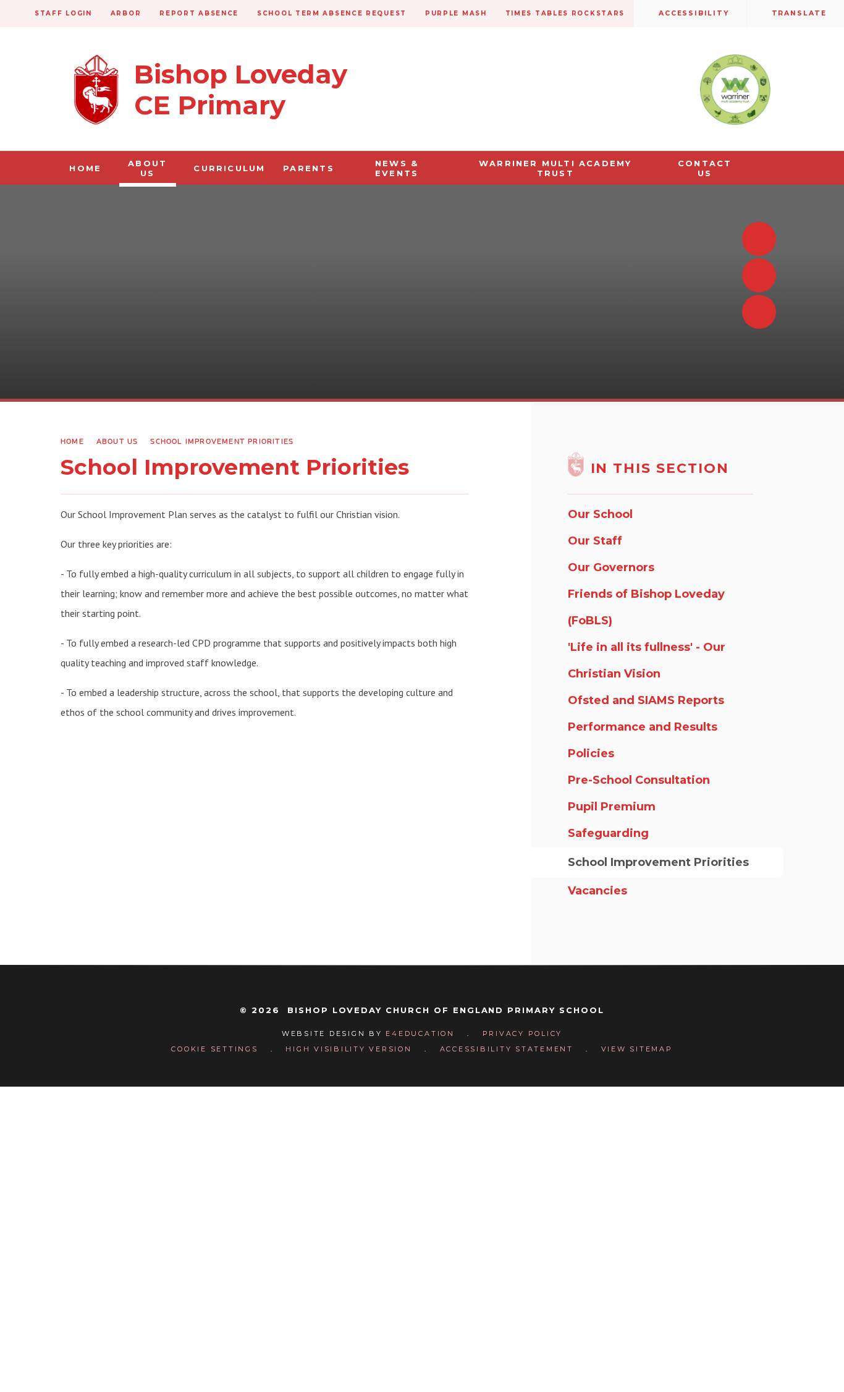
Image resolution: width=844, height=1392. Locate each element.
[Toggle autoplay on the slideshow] (759, 312)
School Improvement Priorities (221, 441)
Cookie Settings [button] (214, 1049)
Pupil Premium (612, 806)
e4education (420, 1033)
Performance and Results (642, 727)
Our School (600, 514)
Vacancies (597, 891)
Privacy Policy (523, 1033)
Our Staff (595, 541)
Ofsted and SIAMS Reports (646, 700)
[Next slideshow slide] (759, 275)
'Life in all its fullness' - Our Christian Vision (646, 660)
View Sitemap (637, 1049)
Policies (591, 753)
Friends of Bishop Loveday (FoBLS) (646, 607)
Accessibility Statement (506, 1049)
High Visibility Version (348, 1049)
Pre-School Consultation (639, 780)
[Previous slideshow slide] (759, 239)
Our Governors (611, 567)
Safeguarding (608, 833)
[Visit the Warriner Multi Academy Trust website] (735, 89)
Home (72, 441)
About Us (117, 441)
